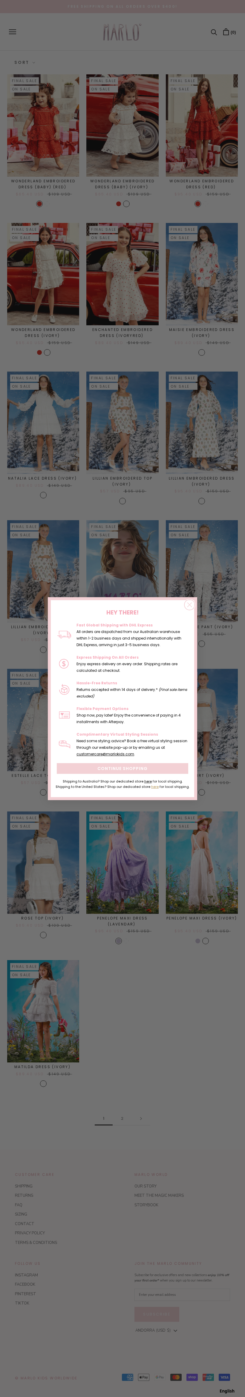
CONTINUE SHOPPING (122, 768)
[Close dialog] (189, 605)
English (227, 1391)
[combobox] (227, 1391)
